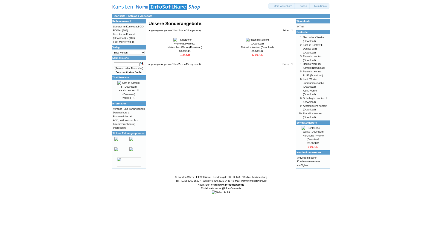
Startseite (119, 16)
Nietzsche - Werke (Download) (185, 47)
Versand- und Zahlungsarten (129, 108)
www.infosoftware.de (231, 184)
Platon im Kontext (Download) (257, 47)
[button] (281, 6)
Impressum (119, 127)
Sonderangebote (307, 122)
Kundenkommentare (309, 152)
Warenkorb (303, 21)
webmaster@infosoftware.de (225, 188)
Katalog (132, 16)
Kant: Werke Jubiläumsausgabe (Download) (313, 83)
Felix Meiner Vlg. (122, 41)
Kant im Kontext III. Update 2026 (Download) (313, 49)
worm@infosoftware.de (254, 180)
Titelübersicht (120, 77)
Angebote (146, 16)
